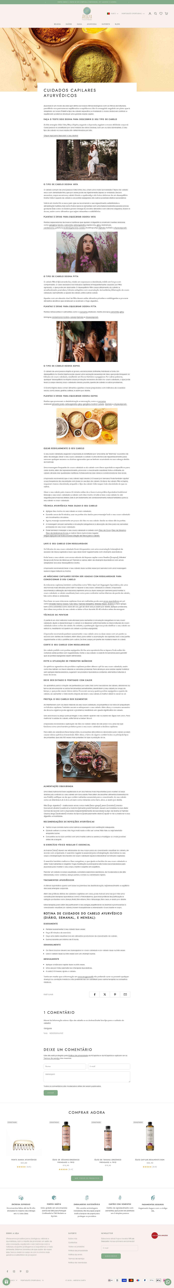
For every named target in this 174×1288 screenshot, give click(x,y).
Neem (104, 604)
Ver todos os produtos (87, 1178)
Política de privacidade (78, 1055)
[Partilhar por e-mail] (125, 994)
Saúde (69, 24)
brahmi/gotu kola (71, 228)
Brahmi (111, 604)
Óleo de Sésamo (118, 530)
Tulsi (71, 604)
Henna (59, 604)
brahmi (66, 317)
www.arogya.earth (85, 976)
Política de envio (75, 1254)
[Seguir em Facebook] (7, 1271)
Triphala (81, 604)
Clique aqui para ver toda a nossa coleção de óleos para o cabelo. (72, 536)
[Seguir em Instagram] (14, 1271)
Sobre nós (72, 1238)
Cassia (65, 604)
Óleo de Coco (105, 530)
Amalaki (52, 604)
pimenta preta (58, 404)
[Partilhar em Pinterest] (115, 994)
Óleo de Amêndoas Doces (57, 533)
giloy (99, 225)
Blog (117, 24)
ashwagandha (79, 225)
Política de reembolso (77, 1262)
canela (82, 228)
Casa (79, 24)
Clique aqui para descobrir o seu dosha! (61, 135)
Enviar (50, 1093)
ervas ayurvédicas (111, 601)
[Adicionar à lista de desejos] (39, 1123)
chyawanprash (120, 228)
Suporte (106, 24)
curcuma (83, 312)
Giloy (75, 604)
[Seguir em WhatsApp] (27, 1271)
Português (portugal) (132, 13)
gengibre (53, 225)
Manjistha (90, 604)
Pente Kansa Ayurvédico (24, 1160)
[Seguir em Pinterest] (20, 1271)
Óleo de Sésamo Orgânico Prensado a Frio (66, 1161)
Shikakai (98, 604)
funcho (60, 225)
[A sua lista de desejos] (161, 13)
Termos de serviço (52, 1058)
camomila (68, 225)
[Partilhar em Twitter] (105, 994)
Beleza (57, 24)
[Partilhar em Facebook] (95, 994)
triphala (102, 228)
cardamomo (49, 228)
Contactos (72, 1242)
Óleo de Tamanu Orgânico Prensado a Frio (108, 1161)
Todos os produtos (76, 1246)
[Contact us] (167, 1282)
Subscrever (111, 1256)
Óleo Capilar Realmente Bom (150, 1160)
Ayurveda (92, 24)
